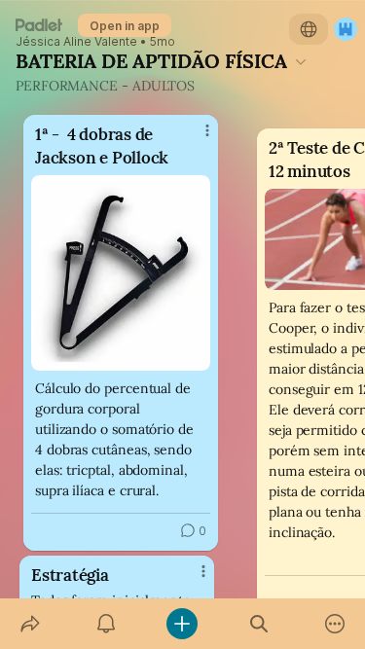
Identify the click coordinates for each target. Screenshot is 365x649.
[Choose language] (308, 29)
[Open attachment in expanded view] (120, 273)
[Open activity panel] (106, 623)
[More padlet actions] (335, 623)
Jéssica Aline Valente (76, 42)
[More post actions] (190, 579)
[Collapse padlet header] (301, 61)
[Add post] (182, 623)
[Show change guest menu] (345, 29)
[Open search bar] (259, 623)
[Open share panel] (30, 623)
